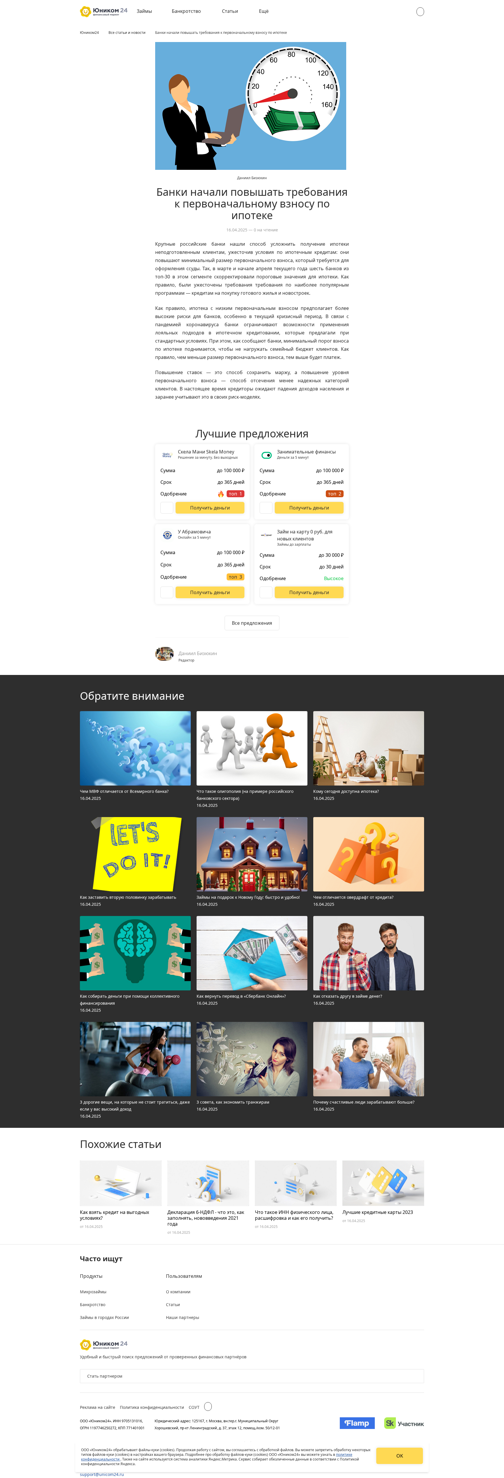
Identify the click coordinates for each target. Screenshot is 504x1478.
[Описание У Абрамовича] (166, 592)
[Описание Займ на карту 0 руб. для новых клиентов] (266, 592)
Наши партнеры (182, 1317)
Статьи (230, 11)
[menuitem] (148, 11)
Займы (144, 11)
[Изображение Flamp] (357, 1424)
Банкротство (186, 11)
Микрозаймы (93, 1291)
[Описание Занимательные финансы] (266, 508)
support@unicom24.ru (102, 1474)
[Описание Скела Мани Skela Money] (166, 508)
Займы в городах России (104, 1317)
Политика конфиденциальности (152, 1407)
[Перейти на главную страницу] (103, 11)
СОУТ (194, 1407)
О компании (178, 1291)
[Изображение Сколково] (404, 1424)
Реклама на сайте (97, 1407)
